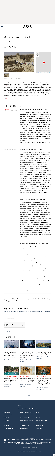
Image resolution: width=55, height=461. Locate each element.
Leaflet (40, 72)
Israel (21, 32)
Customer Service (24, 425)
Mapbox (50, 72)
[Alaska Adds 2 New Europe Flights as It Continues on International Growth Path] (27, 370)
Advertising (39, 423)
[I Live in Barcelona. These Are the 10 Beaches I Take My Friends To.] (11, 370)
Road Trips (39, 350)
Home (6, 32)
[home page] (27, 26)
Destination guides (8, 414)
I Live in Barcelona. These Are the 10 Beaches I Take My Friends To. (11, 380)
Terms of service (24, 428)
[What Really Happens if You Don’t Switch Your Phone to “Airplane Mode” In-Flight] (27, 344)
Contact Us (39, 428)
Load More (27, 395)
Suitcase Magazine (8, 428)
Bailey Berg (22, 386)
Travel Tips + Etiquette (43, 376)
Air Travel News (24, 350)
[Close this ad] (54, 455)
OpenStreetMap (43, 72)
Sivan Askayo (7, 109)
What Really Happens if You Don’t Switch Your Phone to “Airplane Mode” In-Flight (27, 354)
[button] (44, 62)
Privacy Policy (39, 425)
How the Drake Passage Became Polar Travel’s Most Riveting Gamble (10, 353)
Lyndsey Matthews (40, 389)
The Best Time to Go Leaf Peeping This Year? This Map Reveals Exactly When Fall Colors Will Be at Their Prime (43, 382)
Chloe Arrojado (39, 358)
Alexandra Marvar (7, 359)
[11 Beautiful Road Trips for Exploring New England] (43, 344)
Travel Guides (14, 32)
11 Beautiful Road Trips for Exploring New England (43, 353)
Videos (5, 423)
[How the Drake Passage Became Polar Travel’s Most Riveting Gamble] (11, 344)
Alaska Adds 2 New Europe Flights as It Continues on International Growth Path (27, 380)
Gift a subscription (24, 417)
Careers (38, 417)
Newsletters (7, 420)
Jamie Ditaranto (7, 386)
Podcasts (6, 417)
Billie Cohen (22, 361)
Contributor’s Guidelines (42, 420)
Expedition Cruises (9, 350)
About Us (38, 414)
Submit (8, 331)
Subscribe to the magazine (26, 414)
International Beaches (10, 376)
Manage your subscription (26, 420)
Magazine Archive (24, 423)
